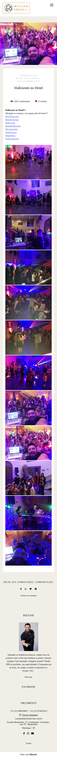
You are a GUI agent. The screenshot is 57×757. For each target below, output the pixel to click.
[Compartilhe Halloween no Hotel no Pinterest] (36, 589)
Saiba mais (28, 677)
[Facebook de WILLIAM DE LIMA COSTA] (24, 733)
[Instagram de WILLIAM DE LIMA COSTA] (28, 733)
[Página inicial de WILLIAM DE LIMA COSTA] (16, 8)
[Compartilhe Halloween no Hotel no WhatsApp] (25, 589)
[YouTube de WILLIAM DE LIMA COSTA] (32, 733)
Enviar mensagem (30, 715)
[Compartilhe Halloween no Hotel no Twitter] (30, 589)
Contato (28, 743)
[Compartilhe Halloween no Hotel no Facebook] (21, 589)
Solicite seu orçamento (29, 596)
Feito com (28, 754)
